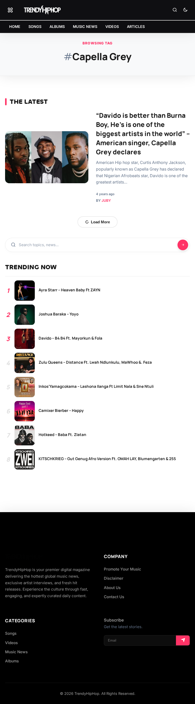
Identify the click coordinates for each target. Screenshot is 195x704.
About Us (112, 587)
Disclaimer (113, 578)
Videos (11, 642)
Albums (12, 661)
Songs (11, 633)
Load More (100, 222)
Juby (106, 200)
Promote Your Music (122, 569)
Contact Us (114, 596)
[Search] (174, 10)
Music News (16, 651)
